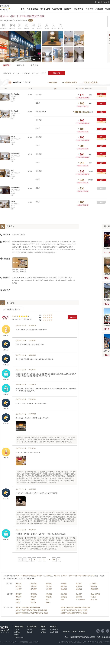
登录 (105, 2)
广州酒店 (94, 583)
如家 (47, 599)
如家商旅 (79, 597)
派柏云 (48, 602)
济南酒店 (94, 586)
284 (53, 559)
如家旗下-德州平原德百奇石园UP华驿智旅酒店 (31, 610)
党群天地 (89, 9)
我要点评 (73, 317)
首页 (22, 9)
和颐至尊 (19, 597)
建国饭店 (19, 594)
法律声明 (66, 631)
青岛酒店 (64, 589)
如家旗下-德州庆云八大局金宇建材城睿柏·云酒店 (32, 613)
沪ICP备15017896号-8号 (89, 642)
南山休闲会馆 (95, 594)
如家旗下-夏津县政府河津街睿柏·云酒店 (74, 613)
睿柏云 (33, 599)
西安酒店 (34, 583)
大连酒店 (19, 589)
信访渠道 (82, 631)
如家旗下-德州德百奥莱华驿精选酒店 (28, 607)
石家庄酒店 (94, 589)
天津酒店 (19, 586)
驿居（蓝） (94, 599)
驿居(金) (93, 597)
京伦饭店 (64, 594)
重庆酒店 (64, 586)
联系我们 (74, 631)
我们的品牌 (45, 9)
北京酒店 (19, 583)
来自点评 (11, 309)
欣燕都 (18, 602)
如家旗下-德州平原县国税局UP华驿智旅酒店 (75, 607)
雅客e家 (33, 602)
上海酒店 (64, 583)
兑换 (101, 112)
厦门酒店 (34, 589)
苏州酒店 (34, 586)
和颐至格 (49, 597)
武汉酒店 (49, 586)
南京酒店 (79, 583)
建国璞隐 (34, 594)
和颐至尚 (34, 597)
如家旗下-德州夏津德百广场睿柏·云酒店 (74, 610)
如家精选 (64, 597)
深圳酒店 (49, 583)
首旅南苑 (49, 594)
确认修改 (56, 73)
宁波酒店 (49, 589)
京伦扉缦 (79, 594)
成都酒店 (79, 589)
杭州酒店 (79, 586)
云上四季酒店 (80, 599)
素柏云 (18, 599)
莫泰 (62, 599)
